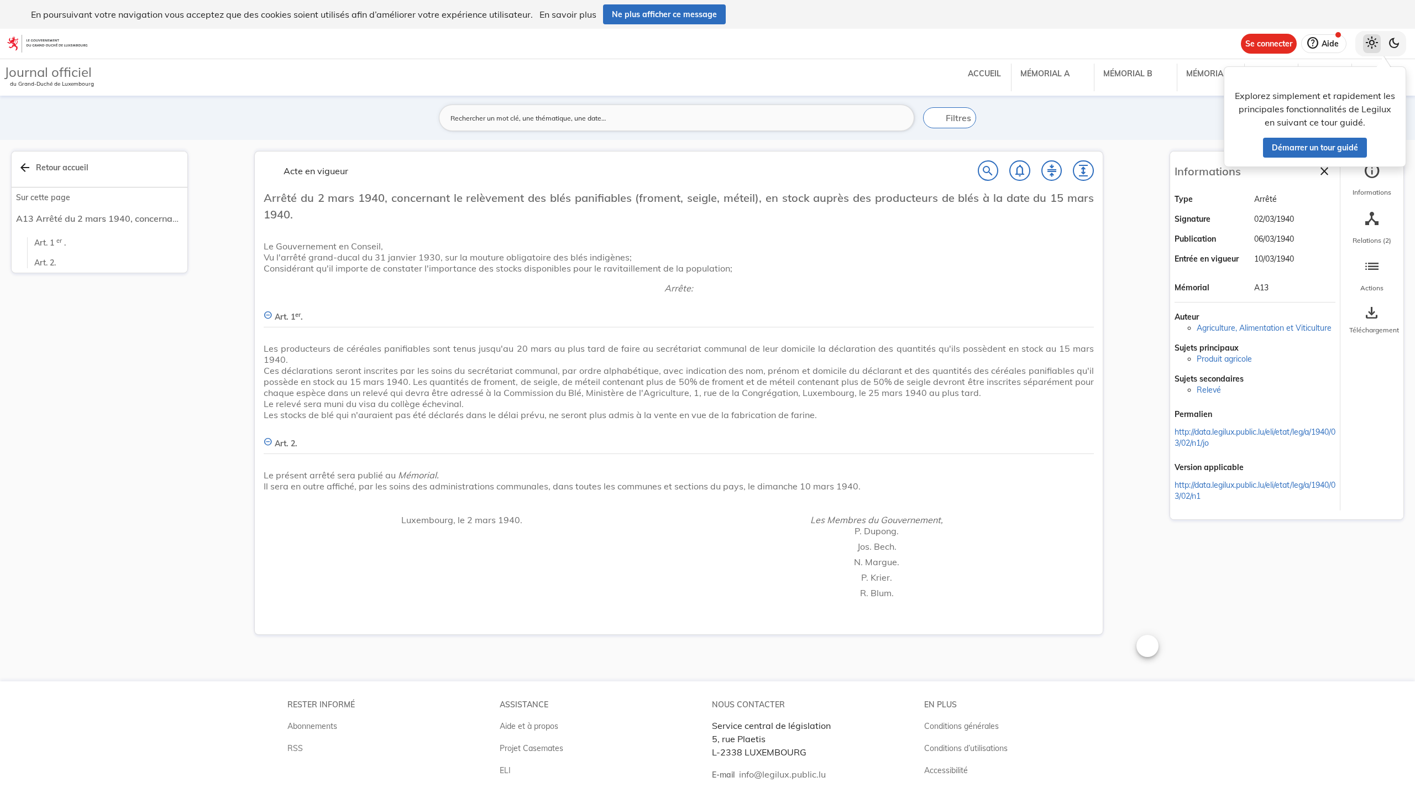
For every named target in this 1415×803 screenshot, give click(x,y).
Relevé (1209, 390)
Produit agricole (1224, 359)
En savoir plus (567, 14)
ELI (505, 770)
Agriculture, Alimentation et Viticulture (1264, 328)
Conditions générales (961, 726)
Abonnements (312, 726)
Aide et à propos (529, 726)
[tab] (1372, 179)
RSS (295, 748)
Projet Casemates (531, 748)
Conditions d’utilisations (966, 748)
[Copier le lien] (1228, 415)
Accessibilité (946, 770)
